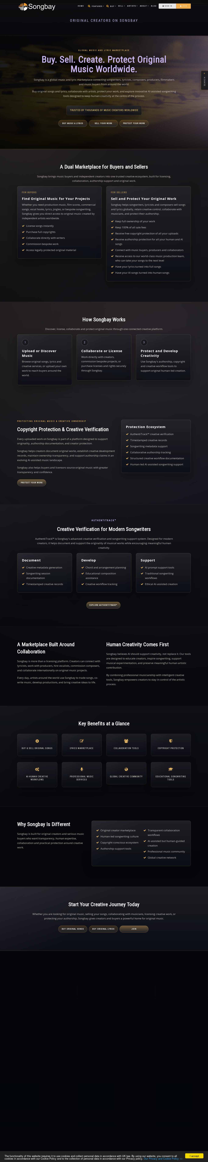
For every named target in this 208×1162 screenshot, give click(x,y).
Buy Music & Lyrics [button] (72, 123)
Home (81, 6)
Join (184, 6)
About (143, 6)
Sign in (168, 6)
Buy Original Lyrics (103, 929)
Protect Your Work (134, 123)
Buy (112, 6)
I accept (194, 1156)
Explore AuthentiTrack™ (103, 605)
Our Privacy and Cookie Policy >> (163, 1158)
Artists (131, 6)
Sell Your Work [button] (103, 123)
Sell (120, 6)
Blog (154, 6)
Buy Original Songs (73, 929)
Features (97, 6)
